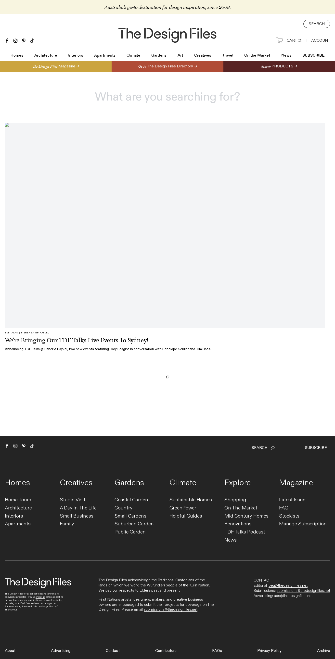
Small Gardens (130, 516)
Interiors (75, 56)
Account (320, 40)
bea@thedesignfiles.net (288, 585)
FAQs (217, 650)
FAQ (283, 508)
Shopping (235, 500)
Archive (323, 650)
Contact (113, 650)
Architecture (45, 56)
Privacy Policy (269, 650)
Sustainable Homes (190, 500)
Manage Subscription (303, 524)
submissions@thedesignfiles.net (170, 609)
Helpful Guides (185, 516)
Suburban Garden (134, 524)
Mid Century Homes (246, 516)
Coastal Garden (131, 500)
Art (180, 56)
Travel (227, 56)
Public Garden (130, 532)
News (286, 56)
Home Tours (18, 500)
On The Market (240, 508)
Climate (133, 56)
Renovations (238, 524)
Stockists (289, 516)
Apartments (105, 56)
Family (67, 524)
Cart (294, 40)
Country (123, 508)
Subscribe (313, 56)
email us (40, 597)
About (10, 650)
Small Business (76, 516)
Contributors (166, 650)
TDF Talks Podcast (244, 532)
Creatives (202, 56)
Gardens (159, 56)
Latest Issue (292, 500)
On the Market (257, 56)
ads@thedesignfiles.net (293, 595)
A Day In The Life (78, 508)
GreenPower (182, 508)
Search (317, 23)
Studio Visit (72, 500)
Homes (17, 56)
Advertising (60, 650)
